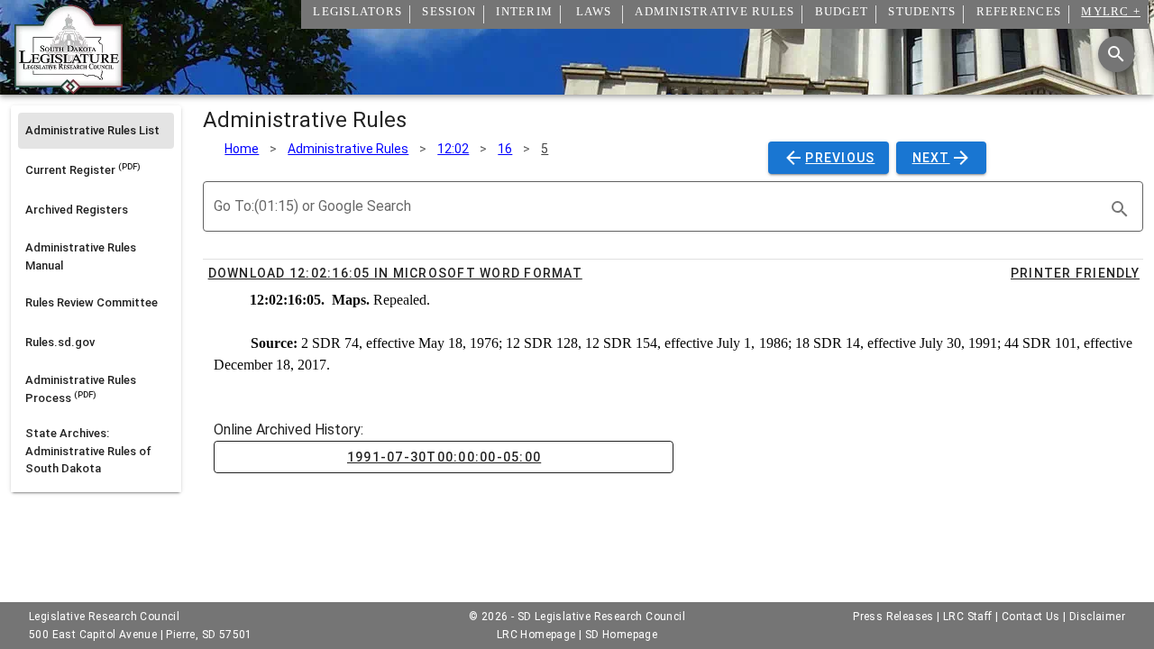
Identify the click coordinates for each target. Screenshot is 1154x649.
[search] (1119, 209)
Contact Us (1031, 616)
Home (241, 149)
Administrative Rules (348, 149)
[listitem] (96, 131)
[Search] (1116, 54)
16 (505, 149)
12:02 (453, 149)
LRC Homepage (536, 634)
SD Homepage (621, 634)
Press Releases (893, 616)
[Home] (68, 87)
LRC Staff (968, 616)
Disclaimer (1097, 616)
